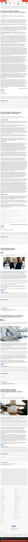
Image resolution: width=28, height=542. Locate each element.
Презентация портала (17, 512)
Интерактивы (16, 505)
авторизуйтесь (8, 310)
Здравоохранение (6, 9)
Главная (1, 9)
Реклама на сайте (16, 509)
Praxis (1, 520)
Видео (2, 516)
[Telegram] (0, 89)
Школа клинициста (3, 497)
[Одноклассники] (3, 89)
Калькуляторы (16, 493)
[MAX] (1, 89)
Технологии (2, 493)
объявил (24, 272)
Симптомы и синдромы (17, 500)
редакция (4, 347)
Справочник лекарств (17, 501)
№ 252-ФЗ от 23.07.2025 (16, 417)
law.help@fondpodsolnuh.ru (14, 443)
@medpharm (25, 293)
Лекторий (2, 501)
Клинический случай (3, 500)
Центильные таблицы (16, 497)
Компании (2, 91)
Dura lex (2, 512)
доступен (23, 344)
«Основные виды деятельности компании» (14, 528)
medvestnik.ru (14, 535)
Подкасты (15, 504)
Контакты (15, 516)
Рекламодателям (16, 508)
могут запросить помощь (17, 418)
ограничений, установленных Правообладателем (19, 534)
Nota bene (2, 504)
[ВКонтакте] (2, 89)
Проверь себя (2, 505)
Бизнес (2, 508)
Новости (3, 9)
